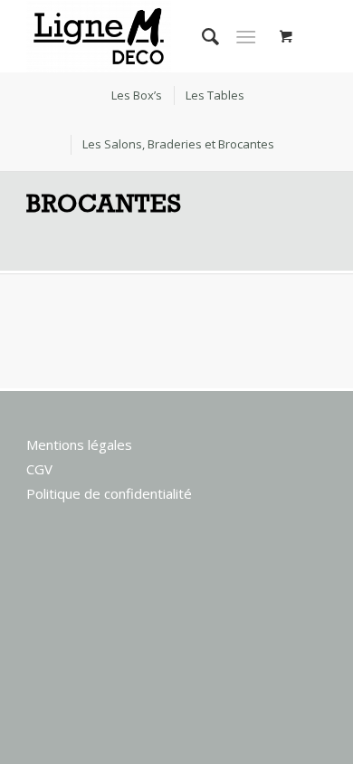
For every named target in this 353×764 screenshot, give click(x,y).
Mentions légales (79, 444)
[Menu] (245, 36)
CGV (39, 469)
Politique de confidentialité (109, 493)
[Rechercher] (201, 36)
